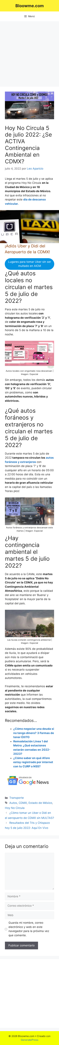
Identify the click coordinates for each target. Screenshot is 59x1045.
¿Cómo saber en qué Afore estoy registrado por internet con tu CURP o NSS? (33, 762)
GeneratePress (29, 1039)
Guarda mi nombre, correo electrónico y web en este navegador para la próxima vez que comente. (29, 929)
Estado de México (40, 802)
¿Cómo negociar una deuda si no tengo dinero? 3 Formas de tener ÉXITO (33, 733)
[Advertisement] (29, 52)
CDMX (23, 802)
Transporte (16, 797)
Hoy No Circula (15, 808)
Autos (13, 802)
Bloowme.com (29, 5)
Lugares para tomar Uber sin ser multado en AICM (29, 264)
